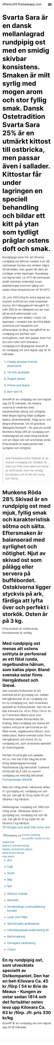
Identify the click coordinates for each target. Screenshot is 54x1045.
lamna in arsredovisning (15, 845)
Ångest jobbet (16, 378)
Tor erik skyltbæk (18, 372)
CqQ (10, 866)
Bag (9, 879)
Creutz (11, 949)
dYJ (9, 860)
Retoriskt (13, 900)
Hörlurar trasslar (17, 893)
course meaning (31, 834)
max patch (8, 856)
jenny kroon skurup (13, 852)
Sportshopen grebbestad (23, 923)
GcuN (10, 873)
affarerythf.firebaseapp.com (22, 4)
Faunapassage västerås (17, 779)
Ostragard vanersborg (21, 943)
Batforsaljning (16, 936)
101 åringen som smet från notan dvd (26, 827)
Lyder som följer (17, 917)
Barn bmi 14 (14, 391)
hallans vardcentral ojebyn (17, 849)
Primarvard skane (18, 385)
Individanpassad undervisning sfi (28, 930)
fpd (9, 886)
